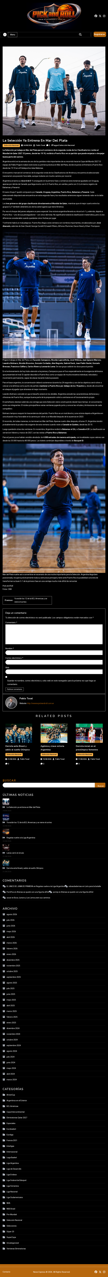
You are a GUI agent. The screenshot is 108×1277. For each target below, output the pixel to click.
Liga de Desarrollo (14, 1169)
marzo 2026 (12, 943)
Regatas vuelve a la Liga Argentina (21, 838)
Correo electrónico (14, 658)
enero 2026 (11, 954)
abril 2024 (11, 1074)
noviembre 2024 (13, 1034)
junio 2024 (11, 1062)
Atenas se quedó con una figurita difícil (33, 892)
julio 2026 (10, 920)
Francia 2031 (12, 1140)
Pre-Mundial (12, 1214)
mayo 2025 (11, 1000)
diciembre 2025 (13, 960)
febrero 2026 (12, 949)
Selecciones (12, 1226)
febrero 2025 (12, 1017)
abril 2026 (11, 937)
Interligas (10, 1146)
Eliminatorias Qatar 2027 (17, 1118)
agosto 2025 (12, 983)
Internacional (12, 1152)
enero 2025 (11, 1023)
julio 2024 (10, 1057)
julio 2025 (10, 988)
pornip (55, 892)
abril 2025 (11, 1005)
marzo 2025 (12, 1011)
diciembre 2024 (13, 1028)
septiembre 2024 (14, 1045)
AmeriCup (11, 1095)
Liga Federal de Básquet (16, 1180)
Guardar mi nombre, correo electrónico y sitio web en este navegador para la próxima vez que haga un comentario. (51, 682)
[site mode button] (5, 34)
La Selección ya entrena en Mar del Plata (23, 807)
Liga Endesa (12, 1175)
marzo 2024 (12, 1080)
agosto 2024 (12, 1051)
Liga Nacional (12, 1192)
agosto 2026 (12, 914)
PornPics (10, 892)
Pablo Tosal (40, 145)
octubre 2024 (12, 1040)
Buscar (9, 780)
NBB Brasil (11, 1209)
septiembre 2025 (14, 977)
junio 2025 (11, 994)
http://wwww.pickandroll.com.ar (40, 703)
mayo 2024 (11, 1068)
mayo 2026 (11, 931)
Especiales (11, 1123)
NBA (8, 1203)
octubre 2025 (12, 971)
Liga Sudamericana (15, 1197)
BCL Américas (12, 1106)
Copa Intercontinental (15, 1112)
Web (7, 667)
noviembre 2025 (13, 966)
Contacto (6, 1272)
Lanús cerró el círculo (15, 853)
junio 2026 (11, 926)
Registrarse (99, 34)
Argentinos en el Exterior (17, 1100)
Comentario (11, 622)
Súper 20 (10, 1231)
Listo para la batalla (93, 886)
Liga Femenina (13, 1186)
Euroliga (10, 1135)
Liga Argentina (13, 1163)
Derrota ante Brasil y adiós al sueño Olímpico (25, 868)
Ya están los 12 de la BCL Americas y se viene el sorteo (29, 822)
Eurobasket (11, 1129)
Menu (12, 34)
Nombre (9, 648)
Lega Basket (12, 1157)
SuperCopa (11, 1237)
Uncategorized (13, 1243)
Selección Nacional (11, 145)
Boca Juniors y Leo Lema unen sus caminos (32, 898)
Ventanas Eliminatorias (16, 1249)
